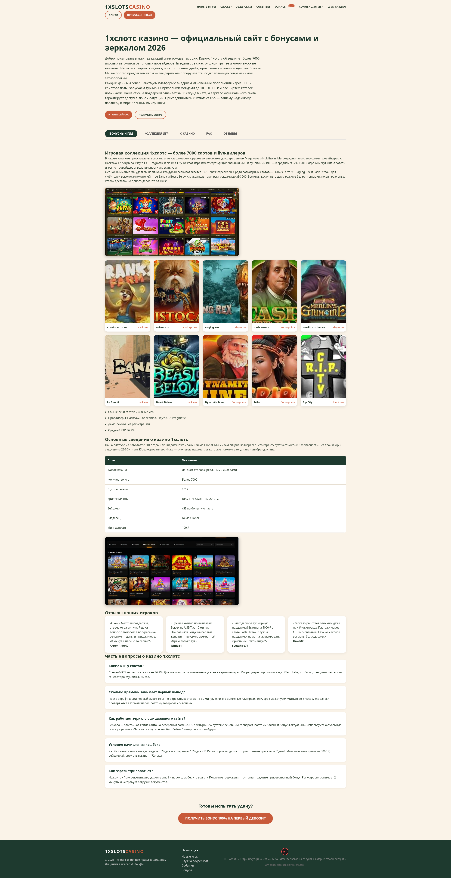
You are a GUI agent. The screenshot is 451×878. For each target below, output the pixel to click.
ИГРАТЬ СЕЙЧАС (118, 114)
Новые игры (190, 856)
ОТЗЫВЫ (230, 133)
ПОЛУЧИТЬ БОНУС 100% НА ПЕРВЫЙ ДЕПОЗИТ (225, 818)
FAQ (209, 133)
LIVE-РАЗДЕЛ (337, 6)
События (188, 865)
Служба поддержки (195, 861)
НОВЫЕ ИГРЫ (206, 6)
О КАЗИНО (187, 133)
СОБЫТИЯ (263, 6)
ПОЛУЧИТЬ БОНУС (150, 114)
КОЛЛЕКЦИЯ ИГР (311, 6)
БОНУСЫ (284, 6)
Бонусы (187, 870)
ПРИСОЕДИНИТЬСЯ (139, 14)
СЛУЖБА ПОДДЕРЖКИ (236, 6)
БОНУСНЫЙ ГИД (121, 133)
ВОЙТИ (113, 15)
